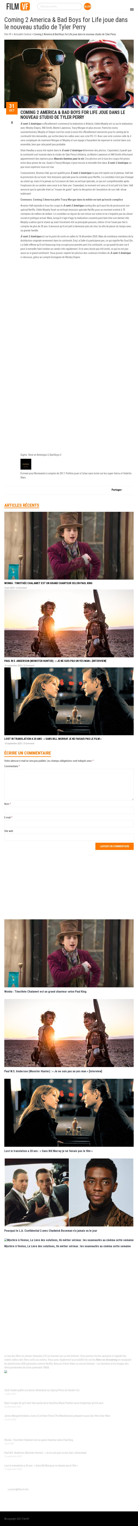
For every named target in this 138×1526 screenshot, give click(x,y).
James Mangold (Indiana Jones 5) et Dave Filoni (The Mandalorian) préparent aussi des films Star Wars (57, 1415)
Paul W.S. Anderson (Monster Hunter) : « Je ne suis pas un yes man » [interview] (55, 661)
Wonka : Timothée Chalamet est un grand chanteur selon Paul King (48, 583)
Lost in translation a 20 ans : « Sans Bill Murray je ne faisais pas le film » (53, 738)
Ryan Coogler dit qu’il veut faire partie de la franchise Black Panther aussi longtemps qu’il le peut (53, 1403)
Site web (8, 831)
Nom (7, 803)
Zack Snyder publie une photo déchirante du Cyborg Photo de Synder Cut (41, 1390)
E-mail (8, 817)
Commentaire (12, 766)
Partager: (117, 489)
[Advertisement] (69, 884)
